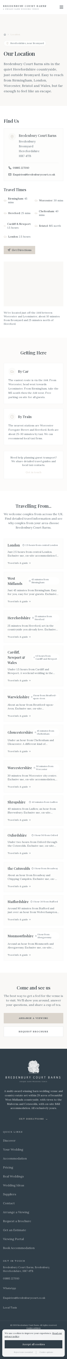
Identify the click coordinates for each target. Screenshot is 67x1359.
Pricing (8, 1167)
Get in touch (33, 472)
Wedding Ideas (13, 1185)
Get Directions (21, 250)
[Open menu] (61, 7)
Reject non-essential (23, 1352)
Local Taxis (10, 1307)
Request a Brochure (17, 1221)
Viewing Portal (13, 1239)
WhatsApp (9, 1288)
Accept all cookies (33, 1344)
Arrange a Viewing (33, 1018)
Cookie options (46, 1352)
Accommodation (15, 1158)
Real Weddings (13, 1176)
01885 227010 (21, 167)
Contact (9, 1203)
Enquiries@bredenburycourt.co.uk (34, 174)
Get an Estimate (14, 1230)
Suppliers (9, 1194)
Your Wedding (13, 1149)
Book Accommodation (19, 1248)
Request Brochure (33, 1031)
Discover (9, 1140)
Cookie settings (33, 1328)
